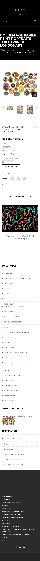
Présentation (8, 449)
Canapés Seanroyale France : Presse (15, 534)
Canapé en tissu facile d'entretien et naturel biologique (18, 530)
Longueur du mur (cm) (10, 158)
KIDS (6, 358)
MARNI (6, 327)
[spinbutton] (7, 154)
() (24, 10)
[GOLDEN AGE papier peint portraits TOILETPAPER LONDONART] (10, 107)
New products (7, 496)
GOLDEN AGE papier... (26, 416)
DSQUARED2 (8, 337)
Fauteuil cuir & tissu (10, 370)
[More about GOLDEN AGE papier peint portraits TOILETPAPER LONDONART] (9, 420)
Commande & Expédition (12, 459)
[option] (20, 224)
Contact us (6, 499)
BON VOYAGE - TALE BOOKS (14, 307)
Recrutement (7, 523)
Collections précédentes (12, 317)
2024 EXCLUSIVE (9, 312)
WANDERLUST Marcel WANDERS (15, 352)
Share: (4, 179)
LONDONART (9, 304)
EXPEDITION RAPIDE (10, 526)
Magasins (7, 444)
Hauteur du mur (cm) (9, 150)
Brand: (4, 173)
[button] (11, 153)
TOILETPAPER (9, 347)
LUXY (6, 299)
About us (5, 520)
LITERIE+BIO (8, 289)
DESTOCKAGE (9, 283)
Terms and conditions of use (13, 464)
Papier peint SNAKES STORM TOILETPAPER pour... (20, 237)
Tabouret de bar (10, 396)
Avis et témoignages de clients (14, 454)
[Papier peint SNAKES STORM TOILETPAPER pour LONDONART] (20, 218)
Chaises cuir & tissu (10, 385)
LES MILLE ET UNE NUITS (13, 322)
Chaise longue (9, 380)
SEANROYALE (9, 273)
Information (9, 431)
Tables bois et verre (11, 390)
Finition (4, 143)
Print (6, 184)
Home (2, 49)
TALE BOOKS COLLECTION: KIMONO (17, 332)
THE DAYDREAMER (10, 342)
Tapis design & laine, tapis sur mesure (17, 363)
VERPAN (7, 294)
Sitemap (5, 537)
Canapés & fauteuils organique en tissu (17, 278)
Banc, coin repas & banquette (14, 375)
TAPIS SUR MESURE (10, 401)
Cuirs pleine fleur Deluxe (12, 439)
